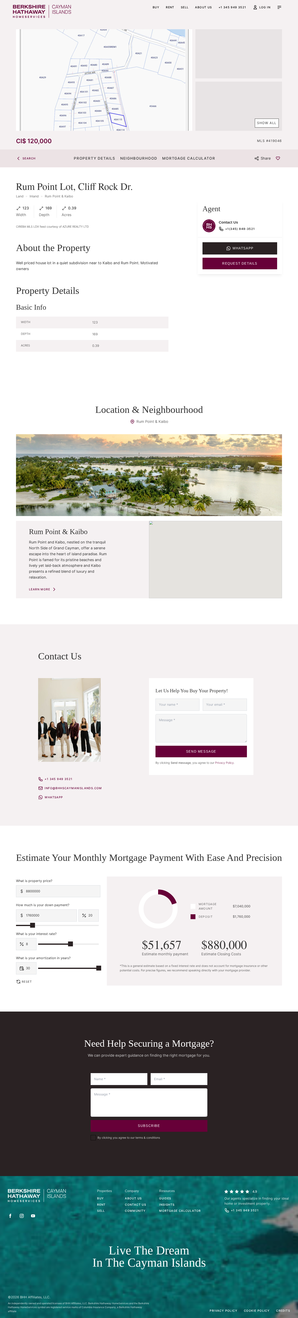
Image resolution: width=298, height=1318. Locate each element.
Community (135, 1210)
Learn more (39, 589)
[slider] (32, 925)
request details (239, 263)
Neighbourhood (138, 158)
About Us (133, 1198)
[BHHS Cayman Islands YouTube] (33, 1215)
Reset (27, 981)
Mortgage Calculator (188, 158)
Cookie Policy (257, 1310)
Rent (170, 7)
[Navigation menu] (279, 7)
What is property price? (34, 881)
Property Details (94, 158)
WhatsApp (54, 797)
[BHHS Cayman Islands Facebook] (10, 1215)
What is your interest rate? (36, 934)
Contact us (135, 1204)
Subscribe (149, 1126)
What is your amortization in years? (43, 958)
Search (29, 158)
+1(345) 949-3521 (240, 228)
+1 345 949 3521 (232, 7)
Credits (283, 1310)
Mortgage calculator (180, 1210)
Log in (264, 7)
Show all (267, 123)
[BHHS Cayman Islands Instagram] (21, 1215)
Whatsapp (243, 248)
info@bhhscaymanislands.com (73, 788)
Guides (165, 1198)
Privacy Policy (224, 762)
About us (203, 7)
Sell (185, 7)
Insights (167, 1204)
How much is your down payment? (42, 905)
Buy (156, 7)
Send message (201, 751)
